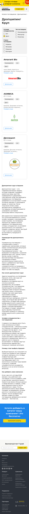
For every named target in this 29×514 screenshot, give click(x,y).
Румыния (9, 49)
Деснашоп (9, 138)
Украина (8, 44)
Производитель (23, 32)
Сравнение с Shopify (21, 487)
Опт (7, 33)
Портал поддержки (7, 493)
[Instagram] (3, 468)
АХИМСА (8, 94)
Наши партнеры (6, 511)
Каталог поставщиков (9, 14)
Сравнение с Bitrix (20, 481)
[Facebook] (7, 468)
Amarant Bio (10, 59)
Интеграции (5, 482)
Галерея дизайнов (7, 478)
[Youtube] (11, 468)
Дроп (7, 36)
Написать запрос (6, 495)
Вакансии (4, 462)
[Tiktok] (9, 468)
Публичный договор (7, 497)
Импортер (21, 34)
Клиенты (4, 458)
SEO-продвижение (7, 480)
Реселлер (21, 37)
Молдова (9, 46)
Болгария (9, 51)
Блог (3, 460)
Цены (3, 484)
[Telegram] (5, 468)
